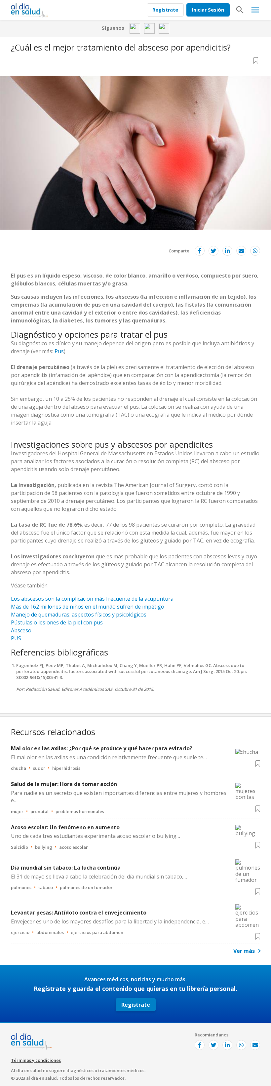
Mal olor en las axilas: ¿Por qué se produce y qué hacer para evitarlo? (101, 748)
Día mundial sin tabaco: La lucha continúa (66, 867)
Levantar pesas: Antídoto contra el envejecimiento (78, 912)
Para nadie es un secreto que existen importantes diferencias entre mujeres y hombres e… (118, 796)
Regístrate (165, 10)
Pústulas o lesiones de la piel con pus (57, 622)
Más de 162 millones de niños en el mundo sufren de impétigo (87, 606)
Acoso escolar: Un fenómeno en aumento (65, 827)
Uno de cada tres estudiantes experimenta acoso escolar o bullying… (95, 836)
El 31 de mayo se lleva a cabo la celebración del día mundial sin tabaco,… (99, 876)
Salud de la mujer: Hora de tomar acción (64, 784)
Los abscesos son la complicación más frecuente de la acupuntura (92, 598)
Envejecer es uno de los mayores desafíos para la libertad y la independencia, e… (110, 921)
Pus (59, 351)
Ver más (244, 951)
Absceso (21, 630)
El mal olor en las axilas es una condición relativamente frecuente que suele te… (109, 757)
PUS (16, 638)
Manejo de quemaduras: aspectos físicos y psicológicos (78, 614)
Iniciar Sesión (208, 10)
